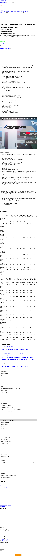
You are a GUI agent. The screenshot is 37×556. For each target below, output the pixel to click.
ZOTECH (1, 493)
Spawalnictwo (2, 495)
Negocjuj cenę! (2, 41)
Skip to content (3, 0)
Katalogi (1, 514)
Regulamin (2, 518)
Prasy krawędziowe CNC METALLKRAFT (11, 39)
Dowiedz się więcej (5, 351)
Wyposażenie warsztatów (4, 497)
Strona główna (2, 11)
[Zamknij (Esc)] (3, 549)
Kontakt (1, 525)
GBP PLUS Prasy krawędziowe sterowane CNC (15, 366)
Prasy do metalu (17, 11)
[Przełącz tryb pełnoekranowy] (1, 549)
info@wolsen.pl (3, 2)
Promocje (1, 512)
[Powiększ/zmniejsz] (0, 549)
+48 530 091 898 (4, 540)
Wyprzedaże (2, 506)
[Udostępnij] (2, 549)
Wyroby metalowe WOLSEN (5, 491)
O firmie (1, 510)
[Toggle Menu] (1, 5)
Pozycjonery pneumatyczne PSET (6, 503)
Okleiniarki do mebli (3, 487)
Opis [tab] (3, 43)
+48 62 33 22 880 (4, 539)
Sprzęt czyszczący (3, 499)
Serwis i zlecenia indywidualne (5, 505)
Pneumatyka (2, 501)
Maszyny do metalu (9, 11)
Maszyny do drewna (3, 485)
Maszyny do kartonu (4, 489)
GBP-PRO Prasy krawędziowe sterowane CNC (15, 349)
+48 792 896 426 (3, 543)
